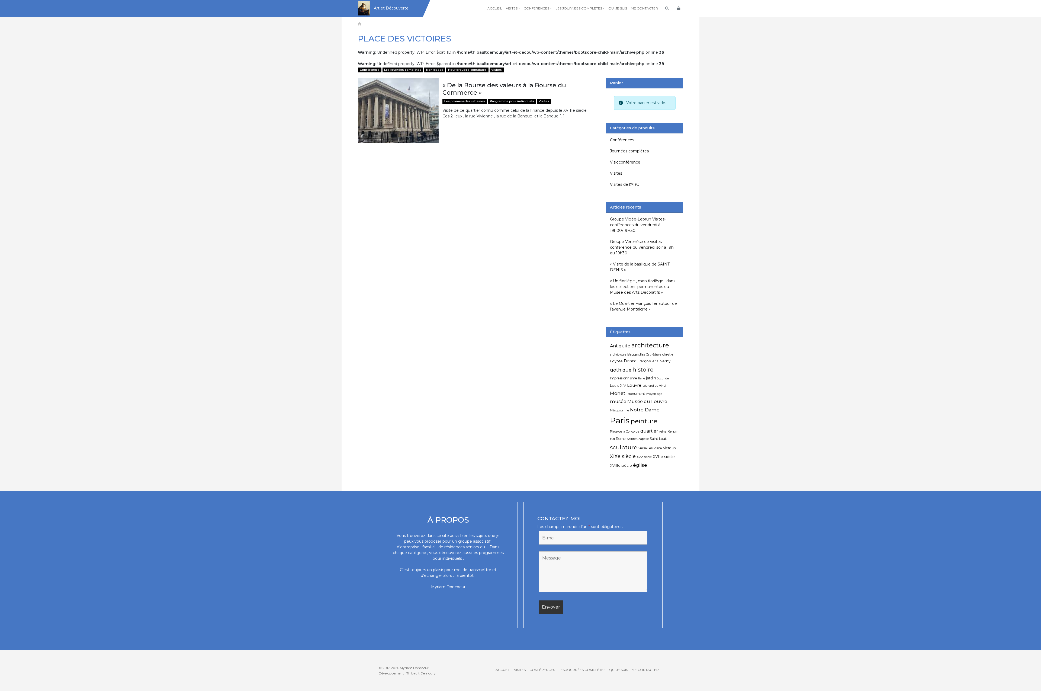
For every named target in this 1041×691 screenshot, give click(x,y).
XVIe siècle (644, 457)
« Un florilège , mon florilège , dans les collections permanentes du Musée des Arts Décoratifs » (642, 287)
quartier (649, 431)
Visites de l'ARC (624, 184)
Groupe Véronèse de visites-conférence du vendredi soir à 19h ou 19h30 (642, 247)
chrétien (669, 354)
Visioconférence (625, 162)
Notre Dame (645, 409)
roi (612, 438)
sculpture (623, 447)
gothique (620, 370)
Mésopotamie (619, 410)
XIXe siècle (623, 456)
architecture (650, 345)
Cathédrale (653, 354)
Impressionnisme (623, 378)
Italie (641, 378)
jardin (651, 378)
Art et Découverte (391, 8)
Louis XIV (618, 385)
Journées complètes (629, 151)
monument (635, 394)
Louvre (634, 385)
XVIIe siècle (664, 456)
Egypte (616, 361)
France (630, 361)
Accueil (494, 8)
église (640, 465)
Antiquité (620, 345)
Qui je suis (617, 8)
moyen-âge (654, 394)
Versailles (645, 448)
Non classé (434, 70)
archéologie (618, 354)
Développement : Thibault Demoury (407, 673)
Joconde (663, 378)
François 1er (647, 361)
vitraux (669, 447)
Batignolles (636, 354)
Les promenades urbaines (464, 101)
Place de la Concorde (624, 431)
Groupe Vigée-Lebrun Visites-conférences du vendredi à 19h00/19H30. (638, 225)
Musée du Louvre (647, 401)
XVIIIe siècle (621, 465)
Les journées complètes (578, 8)
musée (618, 401)
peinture (644, 421)
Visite (658, 448)
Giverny (663, 361)
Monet (617, 393)
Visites (512, 8)
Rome (621, 439)
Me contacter (644, 8)
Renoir (672, 431)
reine (662, 431)
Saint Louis (658, 439)
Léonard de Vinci (654, 386)
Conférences (536, 8)
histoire (642, 369)
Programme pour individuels (512, 101)
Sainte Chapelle (638, 439)
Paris (619, 420)
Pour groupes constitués (467, 70)
